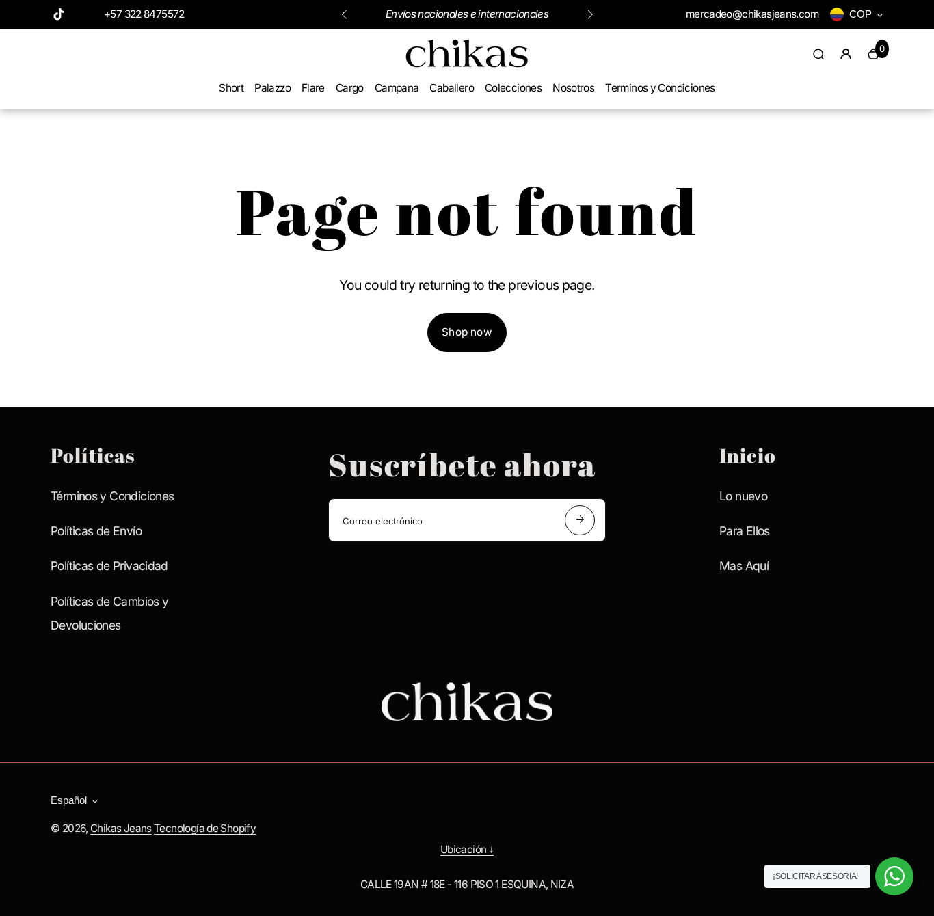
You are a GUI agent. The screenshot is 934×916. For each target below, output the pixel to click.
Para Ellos (744, 531)
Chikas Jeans (121, 828)
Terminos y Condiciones (660, 87)
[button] (344, 14)
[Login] (846, 54)
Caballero (451, 87)
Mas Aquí (744, 565)
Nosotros (573, 87)
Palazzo (272, 87)
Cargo (350, 87)
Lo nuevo (743, 496)
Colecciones (513, 87)
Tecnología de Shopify (205, 828)
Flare (313, 87)
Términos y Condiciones (112, 496)
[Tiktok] (59, 14)
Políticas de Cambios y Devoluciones (109, 613)
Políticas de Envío (96, 531)
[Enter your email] (580, 520)
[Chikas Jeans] (467, 66)
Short (231, 87)
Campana (397, 87)
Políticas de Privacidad (109, 565)
